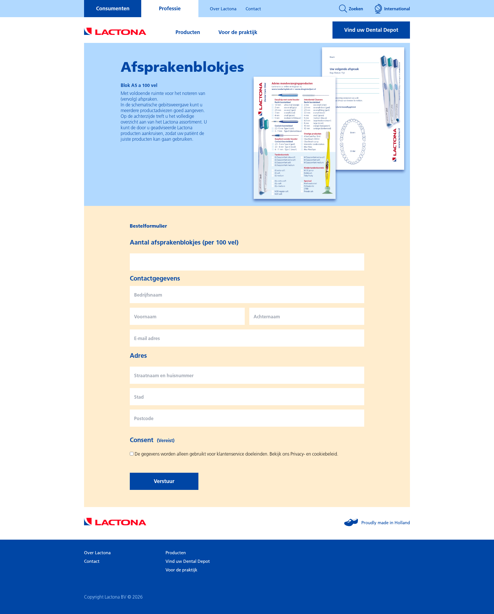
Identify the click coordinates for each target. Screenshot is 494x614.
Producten (188, 32)
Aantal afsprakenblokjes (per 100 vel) (184, 242)
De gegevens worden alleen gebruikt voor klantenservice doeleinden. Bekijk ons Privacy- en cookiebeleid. (236, 454)
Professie (170, 8)
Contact (253, 8)
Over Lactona (223, 8)
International (397, 8)
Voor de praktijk (237, 32)
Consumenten (113, 8)
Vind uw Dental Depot (371, 30)
